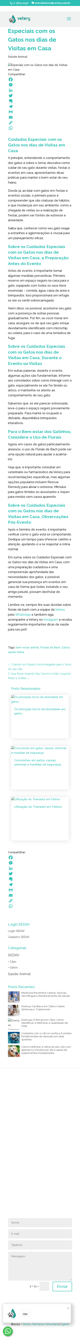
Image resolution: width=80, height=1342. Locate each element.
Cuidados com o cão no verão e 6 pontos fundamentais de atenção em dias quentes (46, 1036)
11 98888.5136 (44, 1123)
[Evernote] (40, 101)
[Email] (40, 117)
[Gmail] (40, 112)
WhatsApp (23, 614)
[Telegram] (40, 106)
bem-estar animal (27, 647)
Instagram (50, 619)
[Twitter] (40, 95)
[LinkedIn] (40, 90)
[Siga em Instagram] (11, 1213)
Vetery (60, 609)
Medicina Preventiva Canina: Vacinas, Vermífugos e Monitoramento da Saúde (45, 994)
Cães (13, 961)
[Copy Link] (40, 122)
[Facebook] (40, 79)
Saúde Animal (17, 56)
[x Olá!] (8, 1331)
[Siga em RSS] (19, 1213)
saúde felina (16, 652)
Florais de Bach (50, 647)
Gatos (66, 647)
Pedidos (40, 1139)
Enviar (62, 1286)
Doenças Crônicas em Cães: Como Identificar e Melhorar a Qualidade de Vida (44, 1022)
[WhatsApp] (40, 128)
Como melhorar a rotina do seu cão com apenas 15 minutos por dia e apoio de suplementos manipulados (46, 1049)
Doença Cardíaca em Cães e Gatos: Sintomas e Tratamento (43, 1008)
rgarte (65, 1324)
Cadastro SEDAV (19, 937)
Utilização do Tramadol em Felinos (38, 807)
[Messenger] (40, 85)
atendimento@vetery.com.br (27, 1207)
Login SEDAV (16, 931)
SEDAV (13, 955)
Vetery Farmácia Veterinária (41, 1324)
